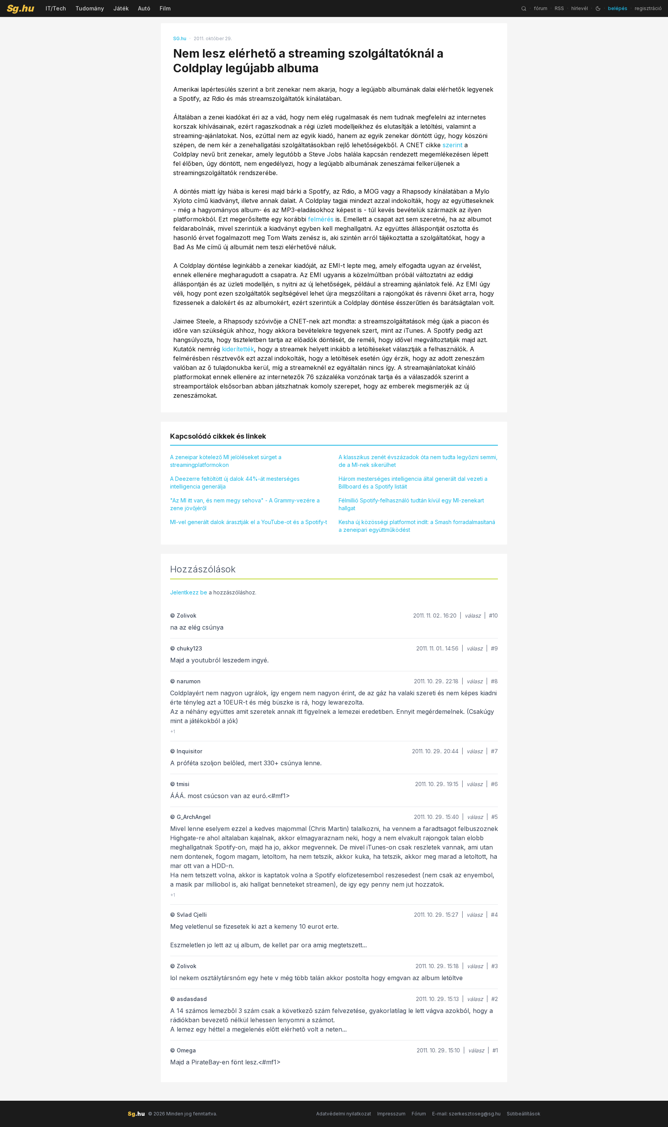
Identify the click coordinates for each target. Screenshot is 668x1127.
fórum (540, 8)
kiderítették (238, 349)
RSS (559, 8)
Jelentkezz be (188, 592)
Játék (121, 8)
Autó (144, 8)
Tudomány (89, 8)
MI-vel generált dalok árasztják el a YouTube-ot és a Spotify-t (248, 522)
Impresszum (391, 1114)
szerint (452, 145)
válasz (473, 615)
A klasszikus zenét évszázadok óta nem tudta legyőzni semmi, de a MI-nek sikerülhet (418, 461)
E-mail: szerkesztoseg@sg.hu (466, 1114)
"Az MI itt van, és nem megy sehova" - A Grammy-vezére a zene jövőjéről (245, 504)
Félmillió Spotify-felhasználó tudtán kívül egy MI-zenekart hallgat (411, 504)
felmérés (321, 219)
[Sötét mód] (598, 8)
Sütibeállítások (523, 1114)
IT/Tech (56, 8)
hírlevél (579, 8)
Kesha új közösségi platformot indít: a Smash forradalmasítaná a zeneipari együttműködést (417, 526)
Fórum (419, 1114)
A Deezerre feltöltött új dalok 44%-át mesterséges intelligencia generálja (235, 482)
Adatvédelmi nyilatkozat (343, 1114)
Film (165, 8)
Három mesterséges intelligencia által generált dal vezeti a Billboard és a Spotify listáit (413, 482)
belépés (617, 8)
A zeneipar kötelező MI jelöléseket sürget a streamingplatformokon (225, 461)
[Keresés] (524, 8)
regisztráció (648, 8)
